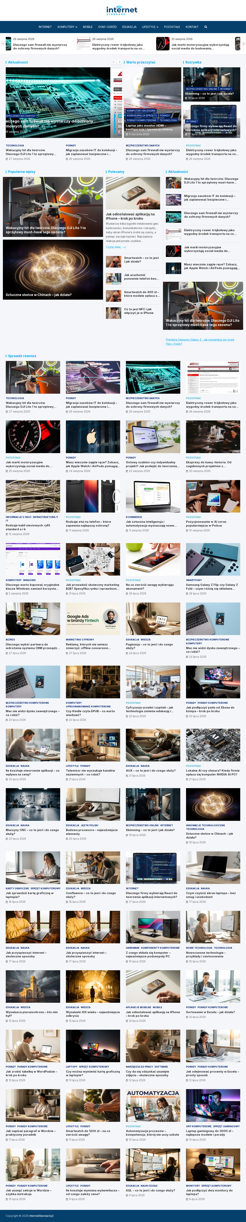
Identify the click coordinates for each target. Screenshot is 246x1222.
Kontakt (192, 26)
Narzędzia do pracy (139, 1066)
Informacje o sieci (18, 517)
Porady (165, 115)
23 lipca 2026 (17, 719)
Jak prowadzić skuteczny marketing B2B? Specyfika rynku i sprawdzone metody (92, 588)
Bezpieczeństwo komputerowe (207, 639)
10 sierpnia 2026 (199, 530)
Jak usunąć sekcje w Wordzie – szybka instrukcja (29, 1192)
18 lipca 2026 (17, 901)
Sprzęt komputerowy (46, 888)
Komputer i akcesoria (141, 110)
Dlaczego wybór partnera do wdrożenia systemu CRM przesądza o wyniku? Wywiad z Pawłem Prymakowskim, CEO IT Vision (32, 650)
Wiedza (145, 639)
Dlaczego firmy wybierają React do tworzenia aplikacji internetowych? (211, 128)
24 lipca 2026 (137, 653)
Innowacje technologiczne (205, 825)
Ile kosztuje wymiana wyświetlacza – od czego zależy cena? (92, 1192)
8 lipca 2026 (197, 1199)
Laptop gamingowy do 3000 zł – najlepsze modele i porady (209, 1133)
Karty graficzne (17, 888)
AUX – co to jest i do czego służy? (151, 770)
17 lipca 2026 (196, 134)
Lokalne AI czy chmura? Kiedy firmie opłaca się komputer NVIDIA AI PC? (213, 772)
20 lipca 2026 (17, 838)
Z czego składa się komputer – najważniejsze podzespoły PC (148, 954)
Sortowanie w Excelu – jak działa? (210, 1012)
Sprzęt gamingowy (226, 1126)
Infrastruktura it (45, 517)
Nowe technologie (199, 947)
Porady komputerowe (141, 120)
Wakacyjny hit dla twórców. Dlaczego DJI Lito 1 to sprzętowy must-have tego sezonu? (208, 48)
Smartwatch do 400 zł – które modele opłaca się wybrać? (142, 295)
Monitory (193, 1185)
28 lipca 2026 (197, 593)
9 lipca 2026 (77, 1199)
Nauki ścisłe (149, 1185)
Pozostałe (172, 26)
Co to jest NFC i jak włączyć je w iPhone (139, 311)
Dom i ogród (107, 26)
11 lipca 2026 (17, 1139)
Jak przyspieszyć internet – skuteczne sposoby (26, 954)
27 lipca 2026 (17, 653)
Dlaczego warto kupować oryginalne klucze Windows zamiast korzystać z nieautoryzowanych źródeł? (32, 588)
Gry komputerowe (199, 1126)
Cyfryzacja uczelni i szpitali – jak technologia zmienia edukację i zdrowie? (149, 711)
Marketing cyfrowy (80, 639)
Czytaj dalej (113, 247)
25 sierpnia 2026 (19, 471)
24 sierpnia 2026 (79, 471)
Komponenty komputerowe (160, 947)
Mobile (88, 26)
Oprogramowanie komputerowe (88, 706)
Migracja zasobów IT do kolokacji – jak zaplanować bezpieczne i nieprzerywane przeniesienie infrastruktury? (91, 155)
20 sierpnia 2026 (199, 471)
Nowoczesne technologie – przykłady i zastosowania (206, 954)
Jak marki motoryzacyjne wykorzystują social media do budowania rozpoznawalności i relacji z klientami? (129, 48)
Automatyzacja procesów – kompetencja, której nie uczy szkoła (152, 1133)
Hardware (133, 947)
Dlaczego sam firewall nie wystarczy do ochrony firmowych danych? (153, 152)
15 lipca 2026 (17, 1020)
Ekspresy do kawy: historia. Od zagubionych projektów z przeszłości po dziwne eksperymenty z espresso (208, 467)
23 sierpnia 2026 (139, 471)
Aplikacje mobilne (138, 1007)
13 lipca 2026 (17, 1080)
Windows (29, 580)
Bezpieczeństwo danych (143, 145)
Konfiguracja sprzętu (142, 115)
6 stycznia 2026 (139, 134)
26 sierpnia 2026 (27, 131)
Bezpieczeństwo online (201, 89)
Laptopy (71, 1066)
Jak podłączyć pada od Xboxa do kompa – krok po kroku (210, 709)
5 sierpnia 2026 (18, 593)
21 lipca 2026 (77, 779)
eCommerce (134, 517)
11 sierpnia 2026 (79, 530)
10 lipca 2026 (137, 1139)
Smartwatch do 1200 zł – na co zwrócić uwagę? (88, 1133)
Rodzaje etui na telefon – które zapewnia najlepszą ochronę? (88, 523)
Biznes (10, 639)
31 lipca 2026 (77, 593)
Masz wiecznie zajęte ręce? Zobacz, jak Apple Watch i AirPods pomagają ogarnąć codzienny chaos (211, 268)
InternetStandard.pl (41, 1215)
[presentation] (3, 43)
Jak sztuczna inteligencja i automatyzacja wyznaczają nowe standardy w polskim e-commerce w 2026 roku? (153, 527)
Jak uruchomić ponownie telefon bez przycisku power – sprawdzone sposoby (140, 280)
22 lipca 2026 (137, 716)
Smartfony (194, 580)
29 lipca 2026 (137, 593)
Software (161, 1066)
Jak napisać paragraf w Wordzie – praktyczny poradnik (31, 1133)
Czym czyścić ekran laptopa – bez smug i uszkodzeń (211, 895)
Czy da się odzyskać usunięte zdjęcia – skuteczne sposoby (147, 1073)
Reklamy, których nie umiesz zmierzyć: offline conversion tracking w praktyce (87, 648)
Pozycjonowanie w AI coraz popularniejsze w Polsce (206, 523)
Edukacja (129, 26)
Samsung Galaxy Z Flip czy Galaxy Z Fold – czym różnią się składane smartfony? (212, 588)
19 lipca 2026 (196, 98)
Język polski (89, 825)
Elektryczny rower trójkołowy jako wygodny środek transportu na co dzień (46, 48)
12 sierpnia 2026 (19, 534)
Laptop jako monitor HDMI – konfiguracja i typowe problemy (149, 127)
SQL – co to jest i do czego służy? (150, 1190)
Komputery (66, 26)
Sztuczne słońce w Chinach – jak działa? (39, 295)
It (7, 520)
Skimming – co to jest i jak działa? (209, 93)
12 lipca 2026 (137, 1080)
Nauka (25, 765)
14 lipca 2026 (137, 1020)
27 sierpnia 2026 (19, 158)
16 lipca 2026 (137, 961)
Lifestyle (148, 26)
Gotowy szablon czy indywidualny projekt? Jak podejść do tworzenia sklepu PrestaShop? (151, 466)
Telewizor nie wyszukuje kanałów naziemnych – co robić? (90, 772)
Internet (45, 26)
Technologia (168, 120)
